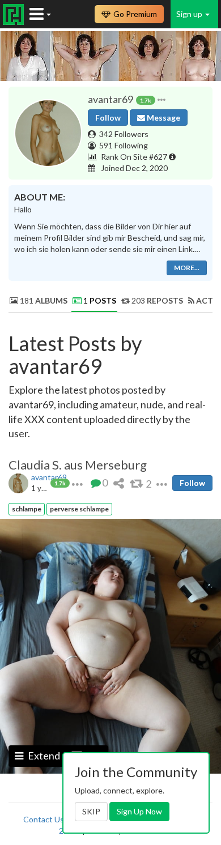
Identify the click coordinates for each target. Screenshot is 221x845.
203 (156, 300)
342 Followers (123, 134)
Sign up (190, 14)
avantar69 (49, 477)
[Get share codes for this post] (118, 483)
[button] (161, 99)
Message (162, 117)
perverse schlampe (79, 509)
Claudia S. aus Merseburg (77, 465)
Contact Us (43, 819)
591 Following (123, 145)
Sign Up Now (139, 811)
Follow (108, 117)
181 (42, 300)
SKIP (91, 811)
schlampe (26, 509)
